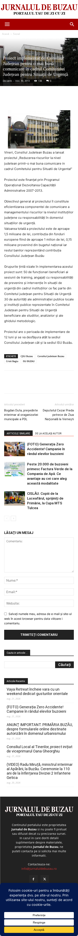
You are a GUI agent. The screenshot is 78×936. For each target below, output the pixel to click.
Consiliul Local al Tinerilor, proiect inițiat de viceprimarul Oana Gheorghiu (39, 749)
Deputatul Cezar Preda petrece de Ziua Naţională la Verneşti (58, 415)
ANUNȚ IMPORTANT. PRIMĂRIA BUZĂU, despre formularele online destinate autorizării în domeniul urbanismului (40, 729)
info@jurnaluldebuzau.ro (39, 869)
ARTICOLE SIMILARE (18, 433)
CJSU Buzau (27, 356)
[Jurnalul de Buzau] (39, 9)
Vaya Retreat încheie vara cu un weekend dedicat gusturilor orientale (37, 691)
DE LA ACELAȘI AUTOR (48, 433)
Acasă (5, 34)
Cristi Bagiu (12, 361)
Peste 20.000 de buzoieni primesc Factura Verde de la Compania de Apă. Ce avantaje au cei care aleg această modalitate (49, 473)
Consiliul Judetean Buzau (50, 356)
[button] (7, 24)
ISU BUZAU (29, 361)
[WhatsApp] (50, 100)
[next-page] (13, 518)
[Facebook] (21, 100)
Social (16, 34)
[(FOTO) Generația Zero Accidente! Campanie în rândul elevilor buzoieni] (14, 449)
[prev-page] (6, 518)
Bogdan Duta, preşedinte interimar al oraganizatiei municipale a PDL (21, 415)
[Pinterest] (40, 100)
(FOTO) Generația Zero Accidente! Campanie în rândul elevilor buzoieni (46, 449)
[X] (31, 100)
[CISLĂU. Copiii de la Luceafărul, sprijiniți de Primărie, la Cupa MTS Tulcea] (14, 498)
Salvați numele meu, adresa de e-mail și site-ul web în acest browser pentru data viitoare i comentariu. (38, 618)
